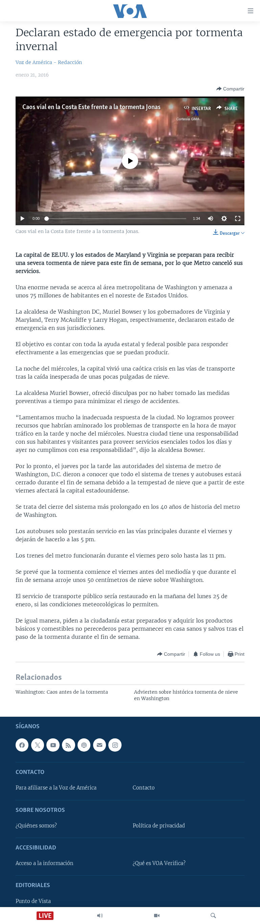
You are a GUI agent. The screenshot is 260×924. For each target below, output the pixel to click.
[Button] (230, 89)
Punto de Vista (33, 901)
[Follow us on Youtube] (52, 745)
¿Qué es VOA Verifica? (159, 864)
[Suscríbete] (99, 745)
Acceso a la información (44, 864)
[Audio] (100, 915)
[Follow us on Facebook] (22, 745)
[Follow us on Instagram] (114, 745)
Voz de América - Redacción (49, 62)
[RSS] (68, 745)
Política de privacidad (159, 826)
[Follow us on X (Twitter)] (37, 745)
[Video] (157, 915)
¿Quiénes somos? (36, 826)
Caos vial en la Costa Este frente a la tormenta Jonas (91, 107)
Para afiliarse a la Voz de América (56, 788)
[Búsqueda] (213, 915)
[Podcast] (84, 745)
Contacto (144, 788)
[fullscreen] (237, 218)
